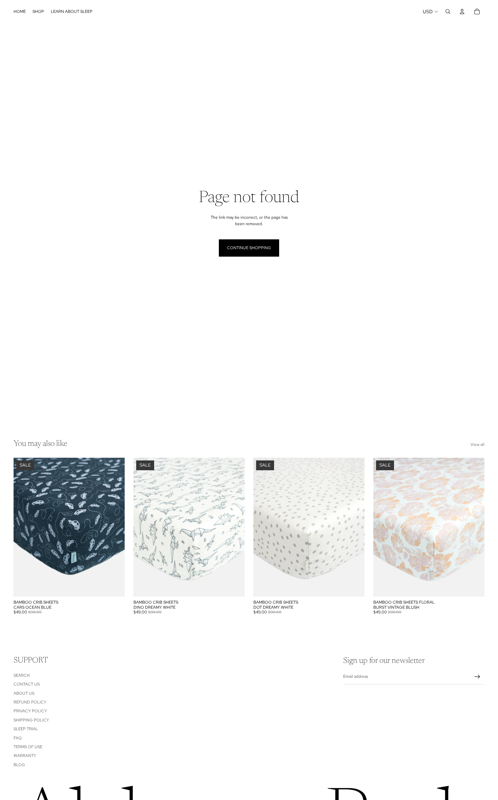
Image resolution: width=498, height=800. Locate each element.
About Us (24, 693)
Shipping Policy (31, 720)
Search (22, 675)
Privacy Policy (30, 711)
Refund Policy (30, 702)
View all (477, 444)
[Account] (462, 11)
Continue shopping (249, 248)
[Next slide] (114, 527)
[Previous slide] (24, 527)
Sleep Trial (26, 729)
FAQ (18, 738)
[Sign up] (477, 677)
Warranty (25, 756)
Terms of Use (28, 747)
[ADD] (114, 586)
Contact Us (27, 684)
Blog (19, 764)
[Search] (447, 11)
